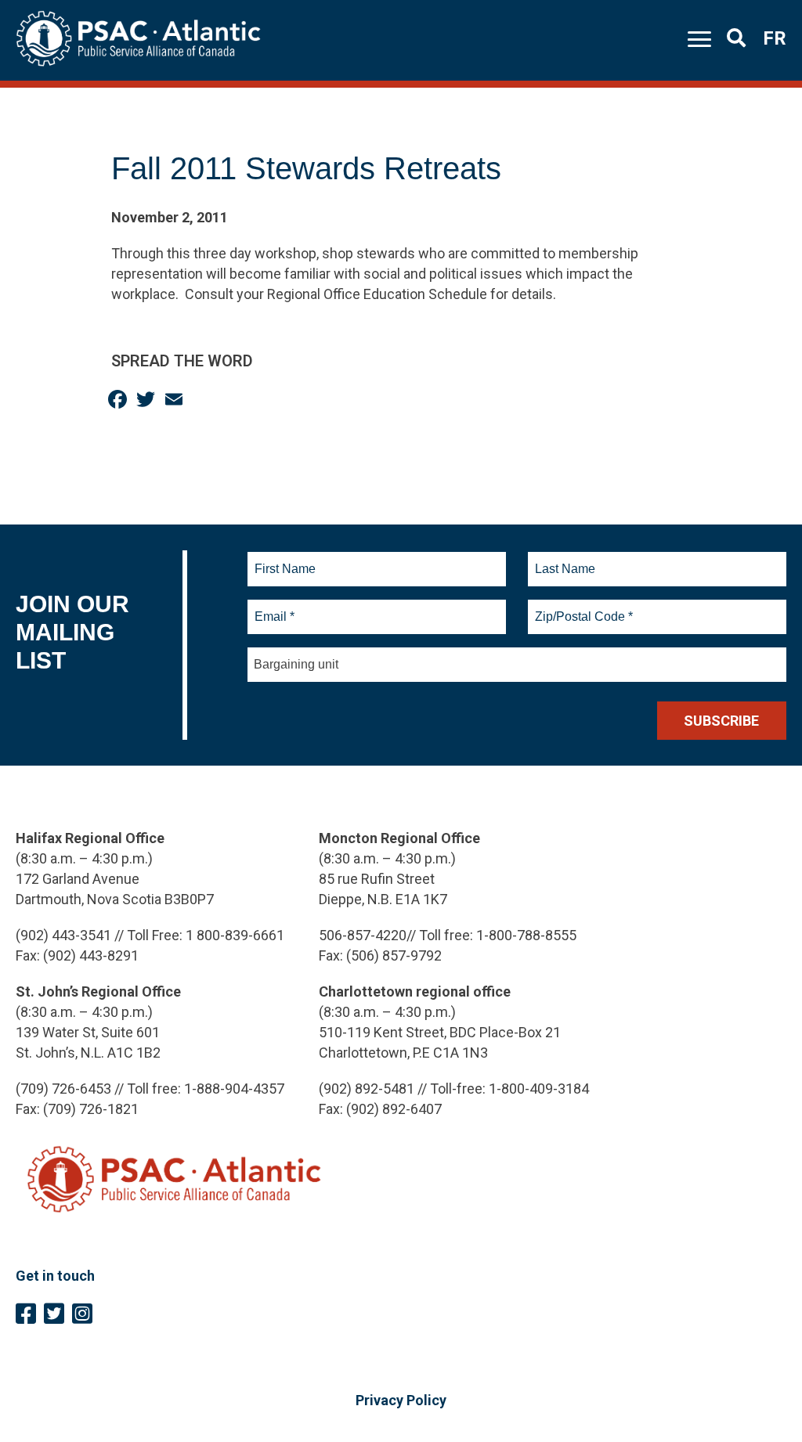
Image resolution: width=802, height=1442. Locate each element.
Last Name (563, 559)
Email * (274, 607)
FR (774, 38)
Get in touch (55, 1275)
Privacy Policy (401, 1400)
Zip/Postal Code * (581, 607)
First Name (284, 559)
